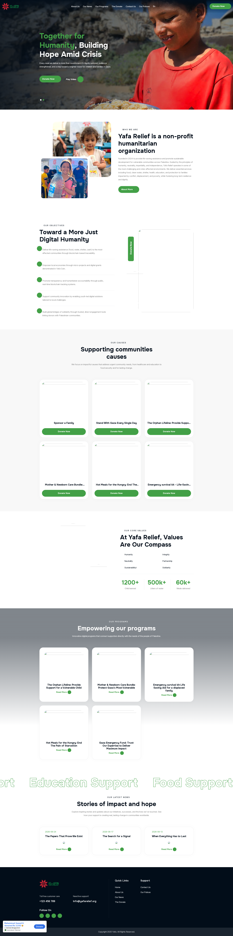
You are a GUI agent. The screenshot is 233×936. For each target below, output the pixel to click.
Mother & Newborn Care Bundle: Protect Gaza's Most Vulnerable (116, 686)
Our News (87, 6)
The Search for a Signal (116, 836)
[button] (41, 100)
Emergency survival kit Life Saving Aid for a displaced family (169, 687)
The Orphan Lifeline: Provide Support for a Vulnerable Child (64, 686)
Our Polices (144, 6)
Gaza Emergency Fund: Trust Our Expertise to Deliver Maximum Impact (116, 745)
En (154, 6)
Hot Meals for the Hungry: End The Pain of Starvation (64, 744)
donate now (218, 6)
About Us (75, 6)
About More (127, 189)
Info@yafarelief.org (84, 901)
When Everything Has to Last (169, 836)
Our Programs (101, 6)
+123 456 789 (47, 901)
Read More (61, 692)
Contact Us (131, 6)
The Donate (117, 6)
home (117, 887)
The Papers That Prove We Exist (64, 836)
